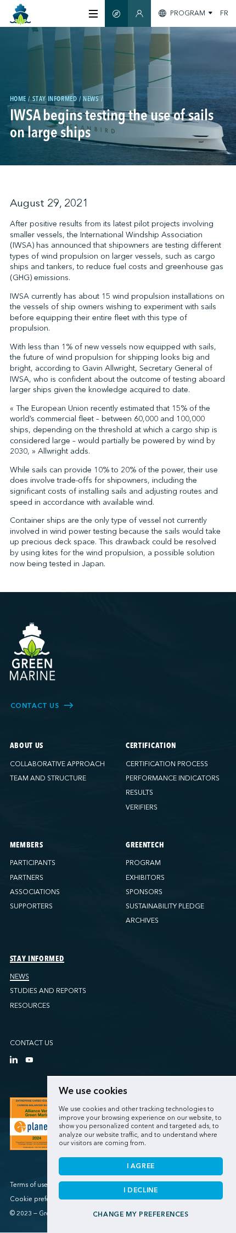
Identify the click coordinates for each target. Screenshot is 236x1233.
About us (27, 746)
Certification (151, 746)
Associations (35, 892)
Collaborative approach (57, 764)
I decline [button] (140, 1190)
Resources (30, 1005)
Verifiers (142, 807)
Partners (26, 877)
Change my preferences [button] (141, 1214)
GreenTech (145, 845)
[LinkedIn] (14, 1059)
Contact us (31, 1043)
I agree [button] (141, 1166)
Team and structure (48, 778)
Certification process (167, 764)
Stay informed (37, 959)
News (19, 976)
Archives (142, 920)
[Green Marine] (33, 652)
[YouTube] (29, 1059)
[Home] (20, 14)
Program (143, 862)
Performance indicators (173, 778)
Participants (32, 862)
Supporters (31, 906)
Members (26, 845)
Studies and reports (48, 990)
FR (224, 13)
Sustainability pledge (165, 906)
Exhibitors (145, 877)
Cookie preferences (40, 1199)
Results (139, 792)
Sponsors (144, 892)
